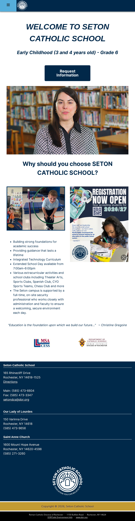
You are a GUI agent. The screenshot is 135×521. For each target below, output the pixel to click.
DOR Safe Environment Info (60, 517)
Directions (10, 382)
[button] (10, 208)
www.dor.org (82, 517)
